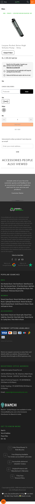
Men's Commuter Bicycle (10, 286)
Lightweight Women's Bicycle (12, 301)
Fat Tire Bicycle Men (10, 288)
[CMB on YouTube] (22, 259)
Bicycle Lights (20, 315)
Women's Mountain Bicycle (7, 304)
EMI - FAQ (3, 439)
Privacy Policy (4, 436)
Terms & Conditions (5, 433)
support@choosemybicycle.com (16, 392)
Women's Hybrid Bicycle (20, 299)
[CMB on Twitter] (19, 259)
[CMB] (17, 2)
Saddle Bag (4, 317)
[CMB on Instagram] (15, 259)
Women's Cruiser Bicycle (7, 299)
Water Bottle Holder (19, 317)
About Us (3, 430)
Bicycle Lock (12, 315)
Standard (5, 101)
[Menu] (1, 2)
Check (26, 91)
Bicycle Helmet (4, 315)
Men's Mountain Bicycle (6, 284)
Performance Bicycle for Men (16, 291)
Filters (3, 9)
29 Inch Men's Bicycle (22, 286)
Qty (3, 116)
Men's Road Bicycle (18, 284)
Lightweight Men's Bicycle (22, 288)
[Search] (28, 2)
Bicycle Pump (27, 315)
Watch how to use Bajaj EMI (13, 67)
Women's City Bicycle (26, 301)
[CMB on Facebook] (12, 259)
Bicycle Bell (10, 317)
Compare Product (8, 53)
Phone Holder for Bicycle (18, 319)
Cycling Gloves (7, 319)
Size (3, 81)
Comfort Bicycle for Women (22, 304)
